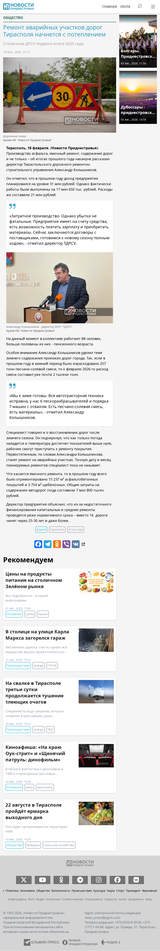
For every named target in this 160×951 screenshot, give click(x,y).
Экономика (27, 890)
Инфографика (17, 899)
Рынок (43, 614)
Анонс (123, 899)
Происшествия (18, 665)
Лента (125, 6)
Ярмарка (33, 845)
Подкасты (110, 899)
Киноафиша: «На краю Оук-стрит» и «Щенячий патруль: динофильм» (35, 753)
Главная (109, 6)
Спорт (120, 890)
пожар (38, 665)
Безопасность (61, 890)
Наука (111, 890)
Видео (40, 899)
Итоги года (75, 529)
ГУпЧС (52, 665)
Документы (136, 899)
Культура (99, 890)
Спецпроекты (133, 19)
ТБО (50, 729)
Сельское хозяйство (59, 845)
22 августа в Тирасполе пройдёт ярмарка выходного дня (33, 811)
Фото (31, 899)
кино (29, 787)
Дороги (41, 529)
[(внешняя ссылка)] (83, 544)
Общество (13, 17)
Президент (133, 890)
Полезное (14, 614)
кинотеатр (45, 787)
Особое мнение (72, 899)
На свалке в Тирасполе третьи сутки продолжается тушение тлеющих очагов (34, 692)
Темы (148, 899)
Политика (12, 890)
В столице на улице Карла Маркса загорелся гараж (37, 634)
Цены (30, 614)
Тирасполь (57, 529)
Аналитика (53, 899)
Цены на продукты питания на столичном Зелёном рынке (33, 580)
